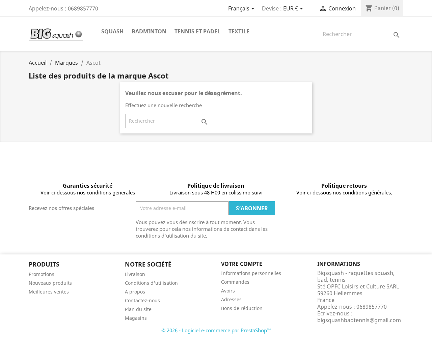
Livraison (135, 274)
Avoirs (228, 290)
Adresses (231, 299)
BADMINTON (149, 31)
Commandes (235, 282)
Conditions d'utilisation (151, 283)
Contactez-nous (142, 300)
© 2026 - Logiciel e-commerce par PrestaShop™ (216, 330)
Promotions (41, 274)
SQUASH (112, 31)
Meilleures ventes (49, 291)
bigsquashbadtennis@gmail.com (359, 320)
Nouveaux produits (50, 283)
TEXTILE (238, 31)
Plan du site (138, 309)
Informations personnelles (251, 273)
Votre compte (241, 264)
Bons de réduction (242, 308)
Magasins (136, 318)
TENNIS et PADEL (197, 31)
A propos (135, 291)
